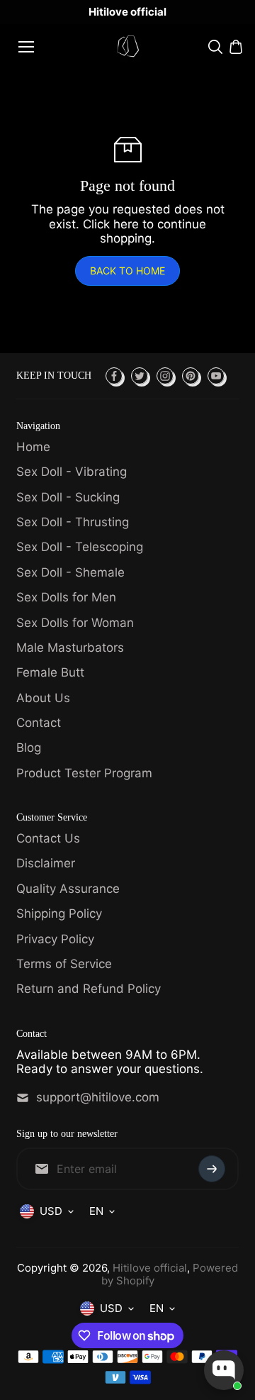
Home (33, 447)
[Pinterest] (190, 375)
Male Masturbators (70, 647)
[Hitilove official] (128, 47)
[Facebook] (114, 375)
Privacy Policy (55, 939)
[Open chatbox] (224, 1370)
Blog (28, 747)
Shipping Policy (59, 913)
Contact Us (48, 838)
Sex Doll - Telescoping (79, 547)
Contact (38, 723)
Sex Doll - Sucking (68, 497)
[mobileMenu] (26, 46)
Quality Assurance (68, 889)
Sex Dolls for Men (66, 597)
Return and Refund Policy (88, 989)
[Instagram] (165, 375)
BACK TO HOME (127, 271)
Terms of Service (64, 964)
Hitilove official (150, 1267)
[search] (215, 46)
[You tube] (216, 375)
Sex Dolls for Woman (75, 623)
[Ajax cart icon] (235, 46)
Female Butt (50, 672)
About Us (43, 698)
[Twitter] (139, 375)
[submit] (211, 1168)
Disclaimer (45, 863)
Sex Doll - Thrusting (72, 522)
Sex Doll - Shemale (70, 572)
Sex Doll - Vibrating (71, 472)
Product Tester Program (84, 773)
